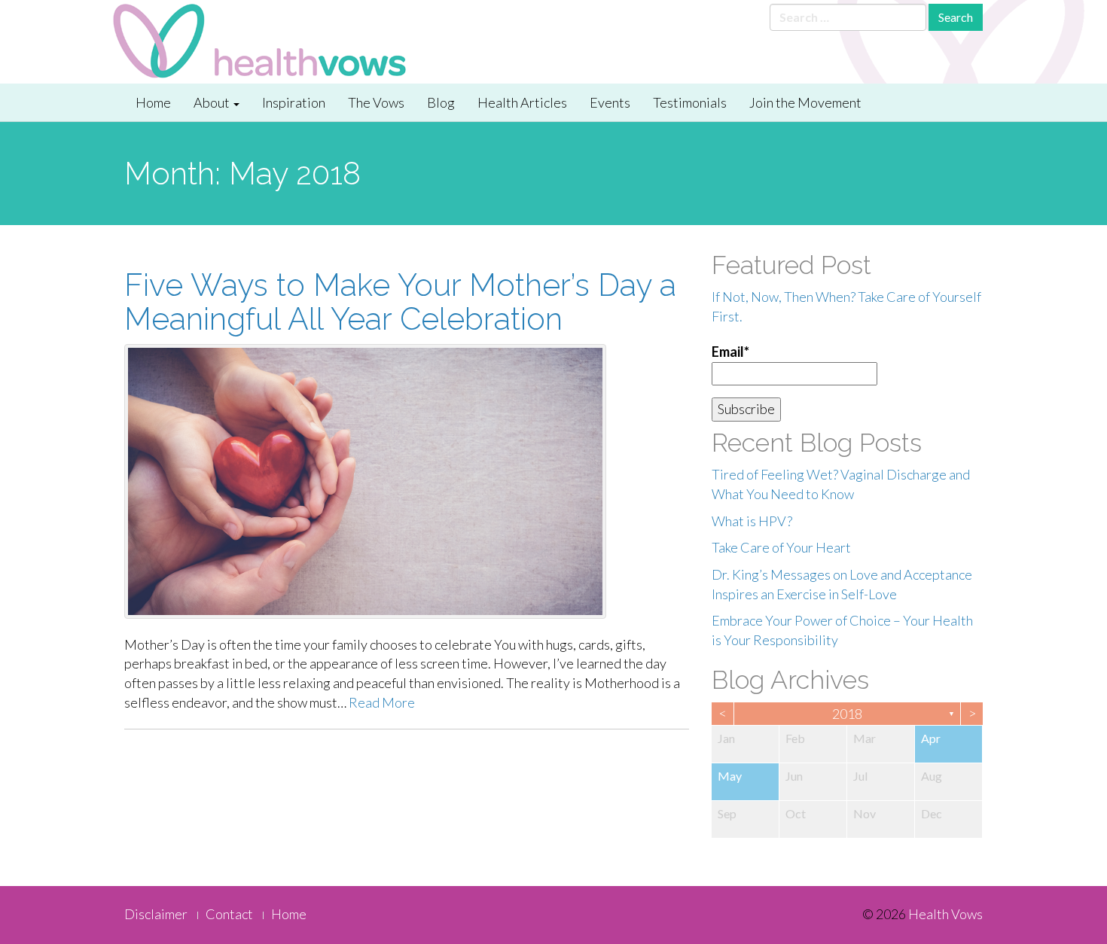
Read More (382, 702)
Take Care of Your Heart (781, 547)
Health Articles (522, 102)
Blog (441, 102)
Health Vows (945, 914)
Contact (229, 914)
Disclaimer (156, 914)
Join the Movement (805, 102)
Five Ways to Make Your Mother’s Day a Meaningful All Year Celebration (400, 301)
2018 (847, 713)
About (213, 102)
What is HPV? (752, 521)
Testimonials (690, 102)
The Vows (376, 102)
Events (610, 102)
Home (153, 102)
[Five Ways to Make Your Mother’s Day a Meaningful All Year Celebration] (406, 481)
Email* (730, 351)
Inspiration (293, 102)
